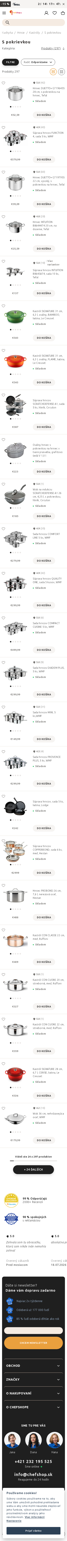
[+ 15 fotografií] (15, 138)
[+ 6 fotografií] (15, 494)
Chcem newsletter (33, 1343)
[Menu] (4, 13)
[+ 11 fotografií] (15, 628)
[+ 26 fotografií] (15, 851)
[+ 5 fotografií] (15, 361)
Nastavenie (14, 1520)
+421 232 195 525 (33, 1461)
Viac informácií (35, 1517)
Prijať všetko (33, 1530)
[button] (33, 62)
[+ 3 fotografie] (15, 316)
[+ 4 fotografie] (15, 272)
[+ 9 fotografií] (15, 93)
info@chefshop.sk (33, 1474)
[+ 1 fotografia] (15, 227)
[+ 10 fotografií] (15, 405)
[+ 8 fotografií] (15, 539)
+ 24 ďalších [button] (33, 1169)
